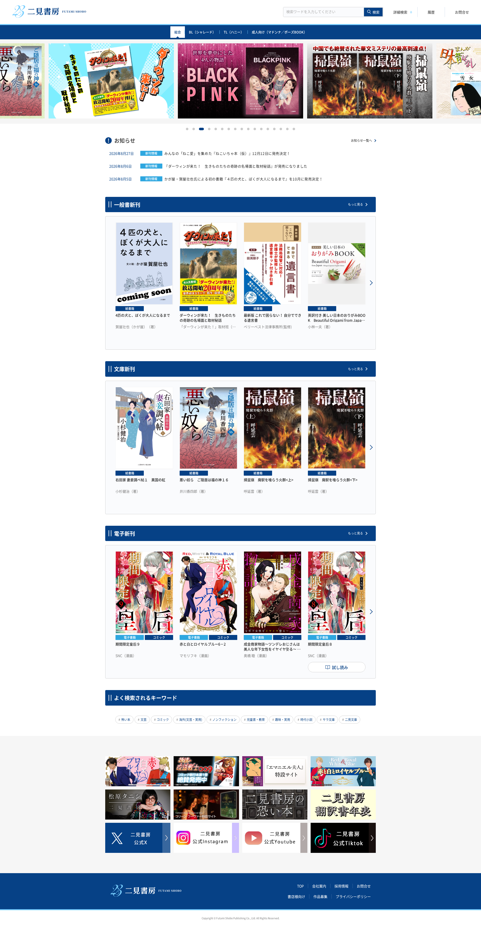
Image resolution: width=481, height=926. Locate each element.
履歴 (431, 12)
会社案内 (319, 886)
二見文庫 (351, 719)
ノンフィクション (224, 719)
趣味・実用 (282, 719)
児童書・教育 (256, 719)
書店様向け (296, 896)
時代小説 (306, 719)
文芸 (144, 719)
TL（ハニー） (234, 32)
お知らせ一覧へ (361, 140)
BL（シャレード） (202, 32)
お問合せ (462, 12)
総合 (177, 32)
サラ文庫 (329, 719)
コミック (163, 719)
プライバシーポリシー (353, 896)
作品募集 (320, 896)
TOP (300, 886)
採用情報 (341, 886)
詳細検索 (400, 12)
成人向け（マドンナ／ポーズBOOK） (279, 32)
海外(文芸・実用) (190, 719)
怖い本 (125, 719)
